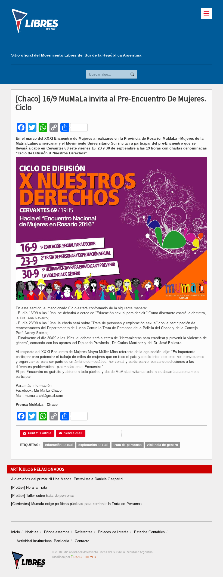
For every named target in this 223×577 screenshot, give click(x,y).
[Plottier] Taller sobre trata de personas (43, 496)
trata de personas (127, 445)
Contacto (82, 541)
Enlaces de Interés (113, 532)
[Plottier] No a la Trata (29, 487)
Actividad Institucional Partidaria (43, 541)
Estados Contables (149, 532)
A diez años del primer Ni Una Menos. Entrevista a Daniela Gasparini (67, 479)
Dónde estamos (57, 532)
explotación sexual (93, 445)
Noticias (32, 532)
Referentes (83, 532)
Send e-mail (70, 433)
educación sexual (59, 445)
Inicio (15, 532)
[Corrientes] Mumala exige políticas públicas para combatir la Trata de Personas (76, 504)
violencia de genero (162, 445)
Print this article (37, 433)
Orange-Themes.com (83, 556)
